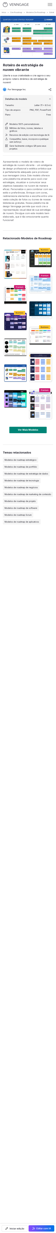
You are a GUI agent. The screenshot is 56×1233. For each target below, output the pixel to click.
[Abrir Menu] (50, 4)
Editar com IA (43, 1228)
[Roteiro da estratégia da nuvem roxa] (15, 321)
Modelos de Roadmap (35, 12)
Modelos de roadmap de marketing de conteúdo (28, 494)
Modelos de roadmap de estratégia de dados (26, 473)
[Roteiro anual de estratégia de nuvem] (15, 347)
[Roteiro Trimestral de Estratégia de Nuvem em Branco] (40, 367)
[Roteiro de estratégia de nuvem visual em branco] (40, 404)
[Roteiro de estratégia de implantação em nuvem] (15, 264)
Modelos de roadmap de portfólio (21, 467)
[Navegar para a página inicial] (16, 4)
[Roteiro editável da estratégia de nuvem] (40, 310)
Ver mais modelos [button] (28, 429)
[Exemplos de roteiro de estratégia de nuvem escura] (40, 258)
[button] (14, 1228)
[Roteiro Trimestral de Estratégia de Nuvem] (40, 284)
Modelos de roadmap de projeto (20, 501)
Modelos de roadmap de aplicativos (22, 522)
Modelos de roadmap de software (21, 508)
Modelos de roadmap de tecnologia (22, 480)
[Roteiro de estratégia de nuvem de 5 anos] (40, 335)
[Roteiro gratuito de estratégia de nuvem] (15, 398)
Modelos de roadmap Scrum (18, 515)
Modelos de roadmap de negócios (21, 487)
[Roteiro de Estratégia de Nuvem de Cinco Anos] (15, 295)
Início (4, 12)
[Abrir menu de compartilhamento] (50, 89)
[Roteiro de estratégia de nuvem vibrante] (15, 373)
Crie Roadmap (16, 12)
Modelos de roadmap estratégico (20, 460)
